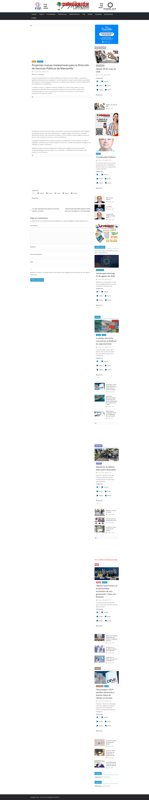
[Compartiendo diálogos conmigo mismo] (100, 216)
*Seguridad (98, 14)
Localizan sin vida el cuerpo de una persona (111, 528)
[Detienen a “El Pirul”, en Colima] (100, 512)
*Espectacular (62, 14)
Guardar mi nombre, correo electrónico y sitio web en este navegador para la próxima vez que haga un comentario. (60, 274)
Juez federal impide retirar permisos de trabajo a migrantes (111, 764)
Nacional (99, 582)
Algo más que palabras (109, 198)
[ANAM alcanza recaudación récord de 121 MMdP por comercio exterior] (100, 414)
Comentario (34, 226)
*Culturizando (50, 14)
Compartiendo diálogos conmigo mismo (110, 215)
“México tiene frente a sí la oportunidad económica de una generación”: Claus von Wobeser (106, 591)
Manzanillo (40, 61)
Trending (105, 582)
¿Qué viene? (109, 207)
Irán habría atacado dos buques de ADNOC (111, 742)
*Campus (41, 14)
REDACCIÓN (45, 71)
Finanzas (98, 334)
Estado (34, 61)
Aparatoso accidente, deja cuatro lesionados (106, 468)
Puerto (104, 334)
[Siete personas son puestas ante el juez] (100, 521)
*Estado (34, 14)
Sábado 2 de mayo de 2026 (111, 105)
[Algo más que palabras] (100, 200)
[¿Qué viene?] (100, 208)
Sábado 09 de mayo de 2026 (106, 70)
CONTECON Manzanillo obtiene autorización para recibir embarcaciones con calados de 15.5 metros (111, 400)
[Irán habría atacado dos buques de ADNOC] (100, 743)
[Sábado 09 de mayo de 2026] (107, 56)
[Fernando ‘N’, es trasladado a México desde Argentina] (100, 650)
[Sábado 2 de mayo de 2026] (100, 106)
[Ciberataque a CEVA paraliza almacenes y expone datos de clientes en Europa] (100, 388)
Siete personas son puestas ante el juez (111, 519)
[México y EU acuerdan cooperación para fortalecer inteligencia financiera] (100, 639)
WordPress (56, 797)
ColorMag (48, 797)
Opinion (34, 18)
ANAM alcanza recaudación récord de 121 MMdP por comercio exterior (111, 413)
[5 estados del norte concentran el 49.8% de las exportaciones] (107, 326)
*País (83, 14)
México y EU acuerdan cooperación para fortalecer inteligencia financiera (111, 638)
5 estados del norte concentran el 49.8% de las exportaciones (106, 341)
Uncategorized (100, 270)
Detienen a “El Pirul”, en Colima (111, 511)
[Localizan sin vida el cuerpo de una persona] (100, 529)
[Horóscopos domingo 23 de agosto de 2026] (107, 261)
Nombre (33, 247)
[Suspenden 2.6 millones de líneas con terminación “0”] (100, 660)
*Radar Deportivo (74, 14)
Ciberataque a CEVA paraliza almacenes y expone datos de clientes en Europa (111, 387)
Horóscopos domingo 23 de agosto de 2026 (105, 274)
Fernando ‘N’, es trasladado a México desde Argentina (111, 649)
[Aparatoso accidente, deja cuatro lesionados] (107, 454)
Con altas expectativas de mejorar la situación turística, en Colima (45, 210)
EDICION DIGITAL (108, 14)
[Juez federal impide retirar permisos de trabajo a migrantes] (100, 765)
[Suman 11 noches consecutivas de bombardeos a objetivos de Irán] (100, 754)
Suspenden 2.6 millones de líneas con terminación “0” (111, 659)
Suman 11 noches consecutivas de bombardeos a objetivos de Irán (110, 753)
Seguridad (99, 463)
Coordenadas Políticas (106, 157)
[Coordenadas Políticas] (107, 145)
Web (31, 262)
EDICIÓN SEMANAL (100, 65)
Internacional (100, 686)
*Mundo (90, 14)
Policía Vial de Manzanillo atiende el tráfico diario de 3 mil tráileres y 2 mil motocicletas (77, 210)
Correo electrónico (36, 254)
